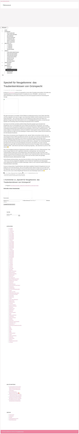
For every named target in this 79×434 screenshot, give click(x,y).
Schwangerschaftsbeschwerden (15, 325)
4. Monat (11, 259)
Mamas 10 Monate (11, 40)
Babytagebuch (12, 272)
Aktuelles (11, 269)
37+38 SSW (11, 255)
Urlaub (10, 334)
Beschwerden (11, 274)
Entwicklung (10, 71)
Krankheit (11, 303)
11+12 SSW (11, 233)
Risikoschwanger (11, 37)
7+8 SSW (11, 264)
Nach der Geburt (11, 61)
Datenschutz (11, 414)
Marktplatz (11, 307)
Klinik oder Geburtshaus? (13, 52)
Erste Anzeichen (11, 33)
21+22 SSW (11, 242)
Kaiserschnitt (10, 59)
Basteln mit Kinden (12, 273)
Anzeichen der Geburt (12, 55)
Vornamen (11, 336)
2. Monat (11, 240)
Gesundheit (7, 65)
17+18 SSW (11, 237)
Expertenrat (11, 286)
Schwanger (7, 31)
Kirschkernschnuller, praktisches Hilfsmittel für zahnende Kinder (25, 185)
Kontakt (10, 417)
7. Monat (11, 263)
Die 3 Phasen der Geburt (14, 278)
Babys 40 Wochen (11, 41)
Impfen (10, 298)
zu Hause (11, 342)
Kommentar (6, 198)
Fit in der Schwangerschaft (14, 289)
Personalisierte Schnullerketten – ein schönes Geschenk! (14, 174)
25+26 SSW (11, 245)
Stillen (10, 331)
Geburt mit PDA (10, 58)
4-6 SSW (11, 258)
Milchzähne (11, 309)
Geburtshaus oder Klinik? (14, 293)
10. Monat (11, 232)
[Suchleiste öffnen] (2, 75)
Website (48, 200)
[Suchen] (19, 215)
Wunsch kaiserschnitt (13, 340)
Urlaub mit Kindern (12, 335)
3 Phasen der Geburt (11, 56)
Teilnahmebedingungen (13, 418)
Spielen (10, 329)
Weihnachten (11, 338)
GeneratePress (20, 431)
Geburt (6, 50)
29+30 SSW (11, 247)
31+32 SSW (11, 251)
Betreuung (11, 276)
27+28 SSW (11, 246)
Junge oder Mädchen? (12, 34)
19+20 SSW (11, 238)
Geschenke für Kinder (13, 294)
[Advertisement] (39, 17)
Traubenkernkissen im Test (33, 173)
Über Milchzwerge (12, 419)
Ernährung (11, 282)
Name (5, 200)
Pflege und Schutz (11, 69)
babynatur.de (12, 92)
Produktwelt (20, 173)
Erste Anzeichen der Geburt (14, 285)
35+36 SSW (11, 254)
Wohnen (10, 339)
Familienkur (9, 72)
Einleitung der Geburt (12, 53)
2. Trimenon (9, 46)
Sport (10, 330)
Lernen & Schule (12, 304)
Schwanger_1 (12, 324)
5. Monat (11, 260)
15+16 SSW (11, 236)
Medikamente (11, 308)
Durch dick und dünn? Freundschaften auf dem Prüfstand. (14, 175)
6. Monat (11, 262)
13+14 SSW (11, 234)
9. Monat (11, 267)
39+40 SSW (11, 256)
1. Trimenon (9, 44)
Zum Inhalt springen (4, 1)
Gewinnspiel (11, 296)
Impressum (11, 415)
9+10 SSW (11, 268)
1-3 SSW (11, 228)
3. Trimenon (9, 47)
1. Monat (11, 229)
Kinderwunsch (12, 302)
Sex (10, 326)
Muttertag (11, 311)
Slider (10, 327)
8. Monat (11, 265)
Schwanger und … (11, 38)
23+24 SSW (11, 243)
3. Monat (11, 249)
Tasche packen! (10, 49)
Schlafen (9, 68)
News (9, 173)
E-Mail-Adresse (26, 200)
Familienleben (8, 62)
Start (6, 30)
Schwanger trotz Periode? (14, 321)
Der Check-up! (8, 43)
